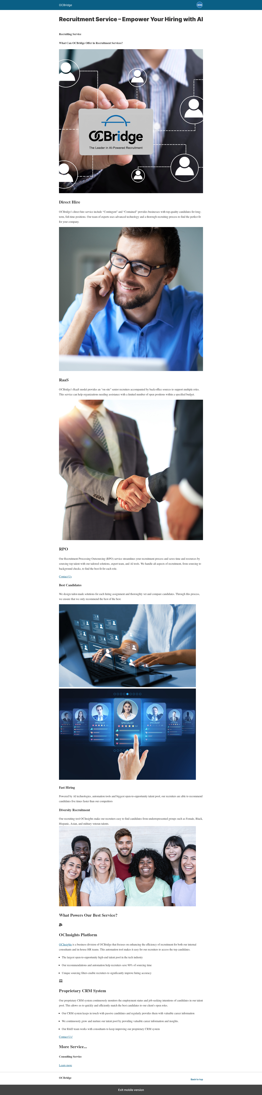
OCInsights (65, 944)
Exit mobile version (131, 1090)
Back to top (197, 1079)
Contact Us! (66, 1037)
